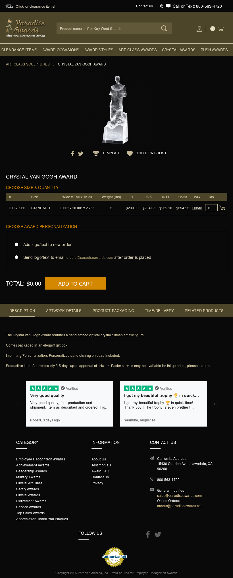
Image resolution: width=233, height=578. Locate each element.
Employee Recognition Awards (40, 458)
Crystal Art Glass (29, 482)
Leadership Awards (31, 470)
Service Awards (28, 506)
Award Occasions (60, 49)
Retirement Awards (31, 500)
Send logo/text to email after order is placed (87, 257)
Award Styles (99, 49)
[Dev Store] (26, 26)
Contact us (144, 5)
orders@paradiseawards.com (180, 505)
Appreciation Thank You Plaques (42, 518)
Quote (197, 207)
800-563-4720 (168, 479)
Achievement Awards (32, 464)
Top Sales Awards (30, 512)
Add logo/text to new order (47, 244)
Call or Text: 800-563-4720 (197, 6)
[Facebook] (146, 534)
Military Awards (28, 476)
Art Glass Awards (137, 49)
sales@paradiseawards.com (179, 495)
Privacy (97, 482)
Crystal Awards (178, 49)
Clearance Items (19, 49)
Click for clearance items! (35, 6)
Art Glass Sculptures (28, 64)
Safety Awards (27, 488)
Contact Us (100, 476)
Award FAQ (100, 470)
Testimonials (101, 464)
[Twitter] (156, 534)
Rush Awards (214, 49)
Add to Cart (75, 283)
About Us (98, 458)
